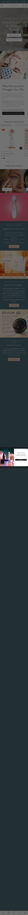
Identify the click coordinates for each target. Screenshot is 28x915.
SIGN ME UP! (21, 459)
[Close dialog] (27, 449)
